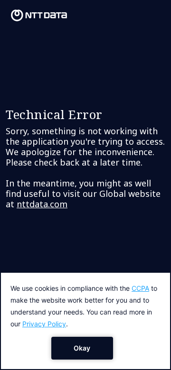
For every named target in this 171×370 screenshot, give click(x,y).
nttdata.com (42, 204)
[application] (85, 321)
